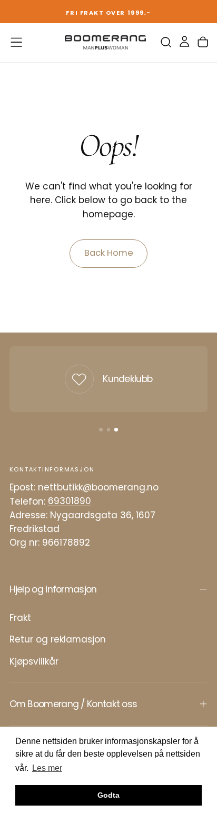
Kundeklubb (127, 379)
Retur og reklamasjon (57, 639)
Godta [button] (108, 795)
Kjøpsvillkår (33, 661)
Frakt (20, 617)
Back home (108, 253)
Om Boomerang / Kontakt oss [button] (73, 704)
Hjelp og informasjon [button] (53, 589)
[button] (16, 42)
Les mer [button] (47, 767)
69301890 (69, 501)
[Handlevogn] (203, 42)
